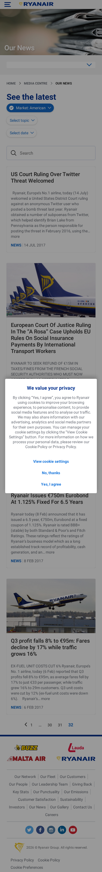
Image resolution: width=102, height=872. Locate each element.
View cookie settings (51, 461)
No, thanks (51, 473)
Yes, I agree (51, 484)
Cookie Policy (36, 447)
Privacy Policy (64, 447)
